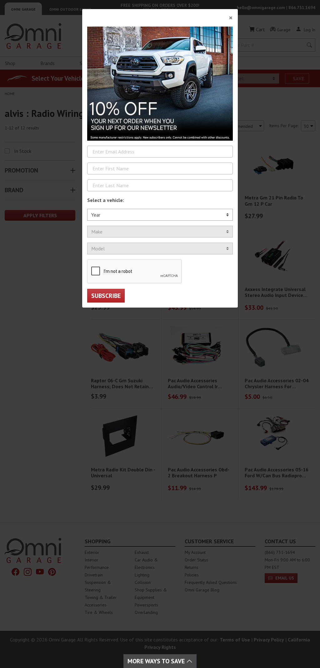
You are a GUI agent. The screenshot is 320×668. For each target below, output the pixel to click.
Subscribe (106, 296)
